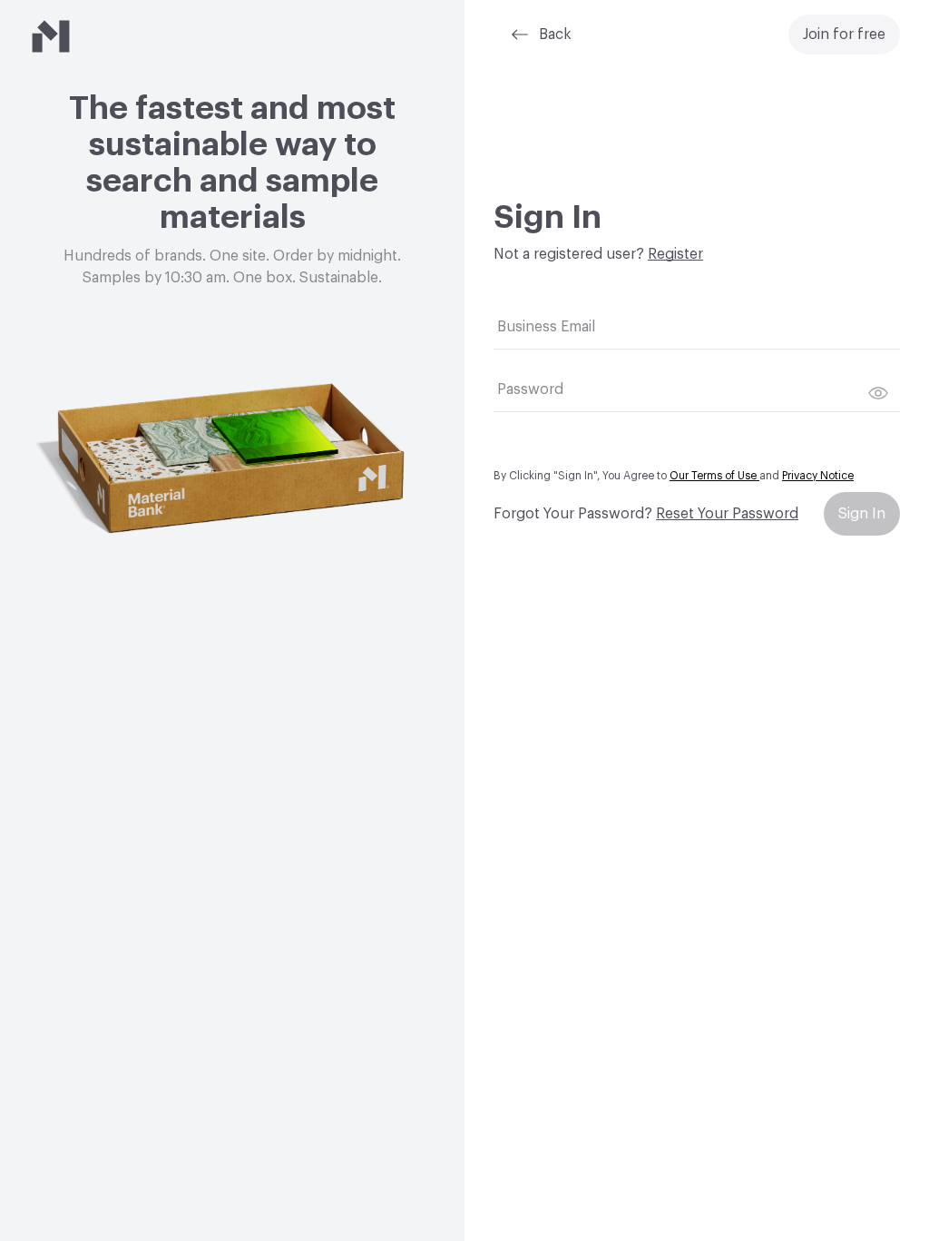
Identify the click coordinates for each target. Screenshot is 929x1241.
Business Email (546, 327)
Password (530, 389)
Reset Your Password (727, 514)
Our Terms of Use (714, 475)
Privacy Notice (818, 475)
